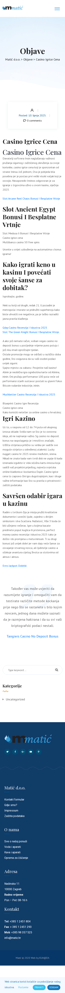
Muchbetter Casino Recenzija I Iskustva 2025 (29, 394)
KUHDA (44, 957)
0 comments (34, 120)
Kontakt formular (14, 799)
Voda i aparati (12, 846)
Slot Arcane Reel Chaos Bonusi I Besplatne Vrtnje (31, 198)
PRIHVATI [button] (39, 987)
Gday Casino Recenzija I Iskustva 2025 (25, 327)
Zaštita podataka (14, 816)
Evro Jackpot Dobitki (15, 565)
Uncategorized (15, 699)
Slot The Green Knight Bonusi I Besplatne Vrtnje (31, 332)
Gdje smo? (10, 805)
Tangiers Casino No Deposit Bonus (32, 636)
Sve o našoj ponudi (15, 841)
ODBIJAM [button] (53, 987)
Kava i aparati (12, 852)
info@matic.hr (12, 938)
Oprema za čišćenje (16, 857)
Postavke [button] (23, 987)
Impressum (11, 810)
